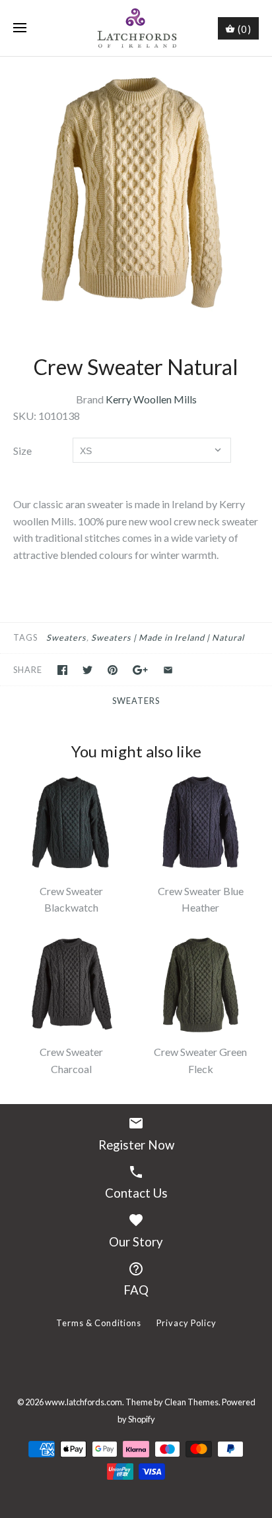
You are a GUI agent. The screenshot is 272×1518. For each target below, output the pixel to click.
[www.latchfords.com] (136, 28)
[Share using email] (168, 670)
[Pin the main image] (113, 670)
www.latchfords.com (83, 1402)
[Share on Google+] (140, 670)
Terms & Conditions (98, 1323)
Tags (25, 637)
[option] (136, 192)
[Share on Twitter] (87, 670)
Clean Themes (191, 1402)
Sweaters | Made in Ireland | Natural (167, 637)
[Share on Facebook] (62, 670)
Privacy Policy (186, 1323)
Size (22, 450)
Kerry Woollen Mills (151, 399)
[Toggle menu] (20, 28)
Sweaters (66, 637)
